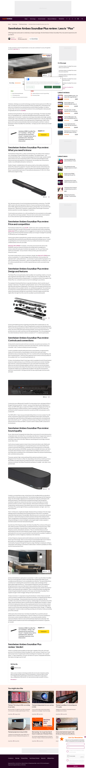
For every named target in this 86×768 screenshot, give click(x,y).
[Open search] (82, 18)
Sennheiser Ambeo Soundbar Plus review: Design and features (68, 75)
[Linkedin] (69, 18)
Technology (32, 18)
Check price (43, 134)
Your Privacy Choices (34, 758)
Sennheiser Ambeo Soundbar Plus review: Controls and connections (68, 79)
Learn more (15, 49)
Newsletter (61, 18)
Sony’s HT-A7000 (42, 255)
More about (13, 679)
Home (9, 24)
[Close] (60, 78)
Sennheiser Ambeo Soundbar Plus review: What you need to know (68, 67)
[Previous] (10, 66)
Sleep (26, 18)
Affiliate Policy (50, 758)
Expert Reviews (6, 19)
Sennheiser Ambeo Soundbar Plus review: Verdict (66, 88)
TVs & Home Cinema (23, 24)
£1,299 (26, 227)
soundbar (23, 110)
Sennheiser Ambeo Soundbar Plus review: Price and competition (68, 71)
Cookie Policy (57, 83)
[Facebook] (66, 18)
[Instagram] (75, 18)
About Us (43, 758)
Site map (17, 758)
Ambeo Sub (11, 231)
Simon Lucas (13, 39)
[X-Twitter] (72, 18)
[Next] (49, 66)
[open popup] (48, 75)
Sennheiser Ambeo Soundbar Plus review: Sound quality (68, 83)
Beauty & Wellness (52, 18)
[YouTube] (78, 18)
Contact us (10, 758)
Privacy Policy (24, 758)
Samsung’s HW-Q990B (14, 245)
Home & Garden (41, 18)
